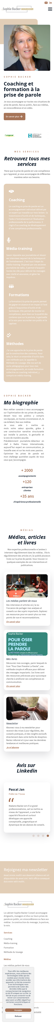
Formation (9, 966)
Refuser (18, 1016)
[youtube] (46, 2)
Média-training (10, 962)
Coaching (8, 957)
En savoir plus (13, 621)
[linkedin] (50, 2)
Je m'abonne (12, 747)
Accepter (18, 1010)
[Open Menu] (50, 9)
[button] (33, 855)
